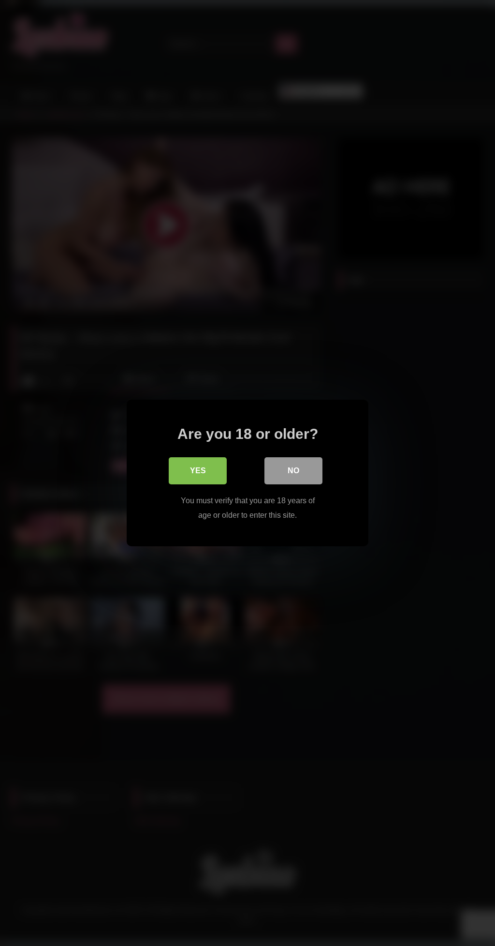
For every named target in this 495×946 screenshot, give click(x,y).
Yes (198, 470)
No (293, 470)
